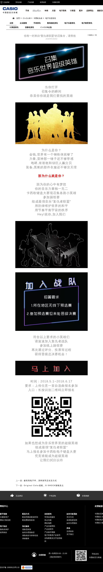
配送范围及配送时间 (30, 517)
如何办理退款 (72, 523)
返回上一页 (93, 35)
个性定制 (52, 496)
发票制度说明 (72, 520)
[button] (37, 11)
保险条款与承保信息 (30, 535)
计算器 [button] (72, 11)
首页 (18, 18)
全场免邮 (85, 496)
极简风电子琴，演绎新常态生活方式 (40, 481)
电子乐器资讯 (50, 18)
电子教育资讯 (87, 23)
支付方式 (70, 517)
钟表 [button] (46, 11)
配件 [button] (81, 11)
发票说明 (43, 2)
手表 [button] (27, 11)
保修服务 (25, 538)
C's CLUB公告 (46, 27)
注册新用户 (4, 517)
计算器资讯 (14, 27)
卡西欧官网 (56, 2)
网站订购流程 (5, 520)
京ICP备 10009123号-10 (9, 567)
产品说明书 (48, 529)
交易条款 (70, 531)
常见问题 (19, 2)
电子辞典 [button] (62, 11)
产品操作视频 (49, 532)
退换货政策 (26, 529)
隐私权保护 (4, 529)
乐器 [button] (54, 11)
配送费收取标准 (28, 520)
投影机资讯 (29, 27)
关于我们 (70, 534)
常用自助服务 (49, 517)
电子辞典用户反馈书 (52, 535)
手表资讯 (37, 23)
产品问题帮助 (49, 526)
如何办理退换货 (28, 532)
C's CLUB (27, 18)
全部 (11, 23)
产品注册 (31, 2)
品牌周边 (89, 11)
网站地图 (48, 523)
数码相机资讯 (52, 23)
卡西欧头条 (38, 18)
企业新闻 (23, 23)
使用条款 (3, 532)
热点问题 (48, 520)
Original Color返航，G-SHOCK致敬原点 (44, 485)
